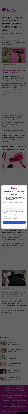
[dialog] (14, 207)
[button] (14, 205)
